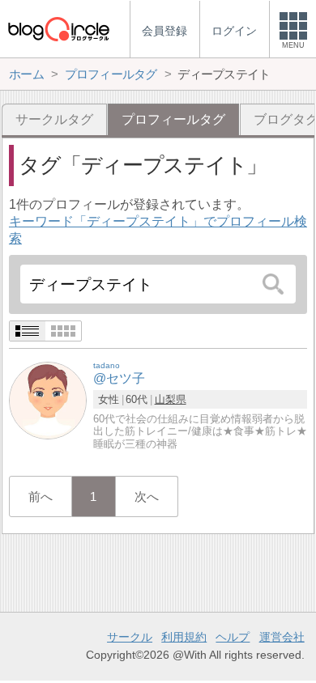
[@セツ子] (48, 400)
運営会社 (282, 636)
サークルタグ (54, 119)
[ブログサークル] (58, 28)
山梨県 (170, 399)
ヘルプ (233, 636)
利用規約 (184, 636)
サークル (129, 636)
